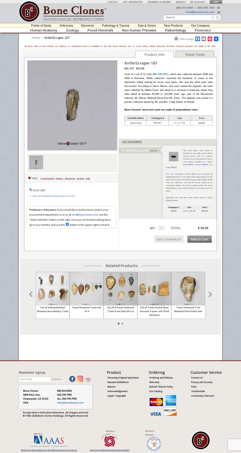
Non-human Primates (139, 30)
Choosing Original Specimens (123, 377)
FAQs (194, 386)
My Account (198, 2)
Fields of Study (41, 25)
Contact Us (197, 377)
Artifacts (60, 178)
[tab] (140, 150)
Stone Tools (195, 54)
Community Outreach (202, 395)
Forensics (203, 30)
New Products (173, 25)
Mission (112, 386)
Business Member (149, 432)
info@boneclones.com (200, 12)
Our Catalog (155, 391)
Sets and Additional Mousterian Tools (53, 196)
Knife (88, 178)
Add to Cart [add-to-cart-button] (199, 239)
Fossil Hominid (47, 178)
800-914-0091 (185, 7)
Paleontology (175, 30)
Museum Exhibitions (118, 382)
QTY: (153, 228)
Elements (87, 25)
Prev (31, 294)
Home (36, 38)
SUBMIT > (57, 379)
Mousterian (70, 178)
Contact (113, 2)
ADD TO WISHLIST (169, 239)
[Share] (216, 39)
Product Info (154, 54)
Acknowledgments (118, 391)
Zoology (72, 30)
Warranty (154, 382)
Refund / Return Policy (161, 386)
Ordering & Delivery (159, 2)
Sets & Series (147, 25)
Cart (216, 2)
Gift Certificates (133, 2)
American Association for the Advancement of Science (49, 450)
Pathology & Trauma (115, 25)
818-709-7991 (206, 7)
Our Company (200, 25)
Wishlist (181, 2)
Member (38, 433)
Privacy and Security (201, 382)
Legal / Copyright (117, 395)
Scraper (81, 178)
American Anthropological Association (110, 450)
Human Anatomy (43, 30)
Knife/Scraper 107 (57, 38)
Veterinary (66, 25)
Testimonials (198, 391)
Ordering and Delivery (161, 377)
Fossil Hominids (100, 30)
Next (210, 294)
